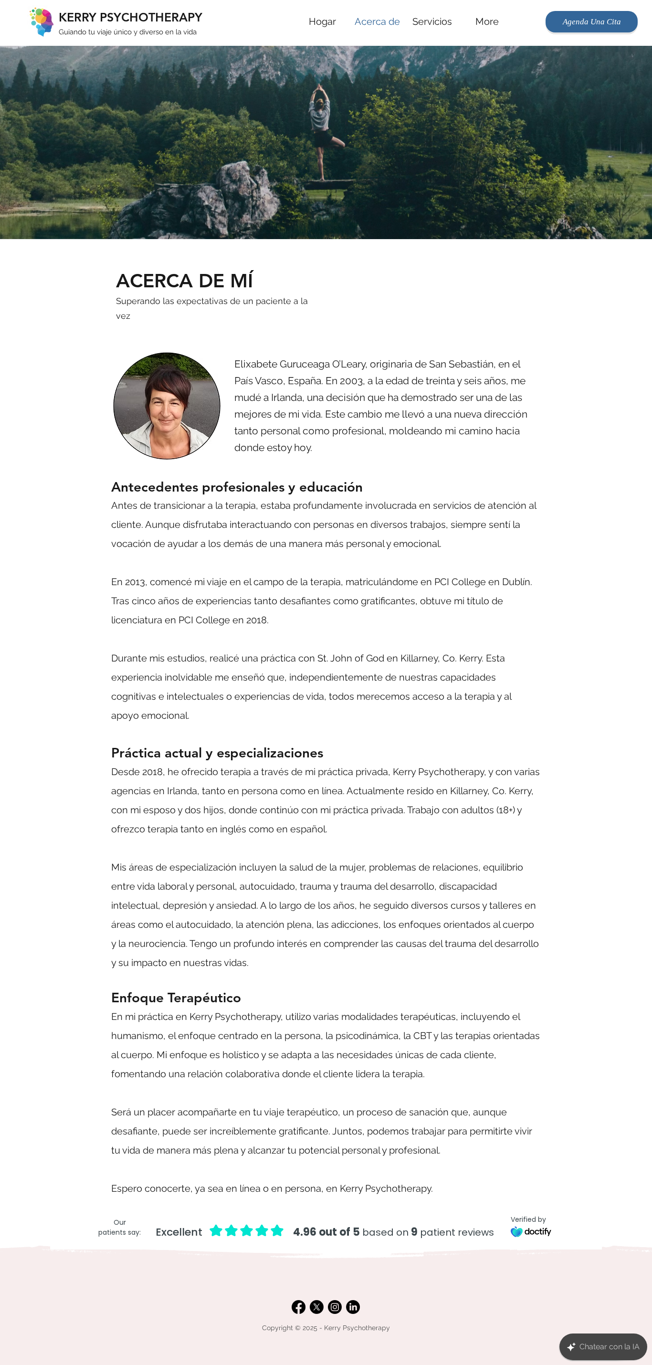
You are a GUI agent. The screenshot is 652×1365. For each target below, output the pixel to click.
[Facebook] (298, 1307)
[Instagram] (335, 1307)
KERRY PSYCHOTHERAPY (130, 17)
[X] (317, 1307)
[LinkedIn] (353, 1307)
